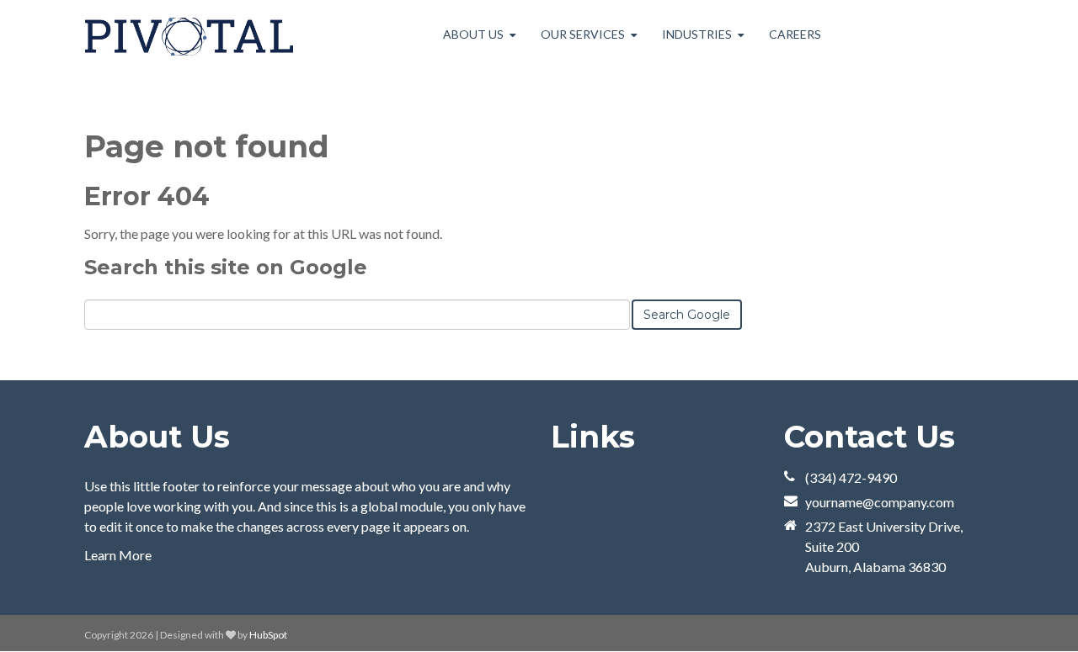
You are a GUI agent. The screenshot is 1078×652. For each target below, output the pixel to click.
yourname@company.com (879, 502)
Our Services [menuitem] (583, 34)
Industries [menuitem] (697, 34)
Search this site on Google (225, 267)
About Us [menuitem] (473, 34)
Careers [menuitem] (795, 34)
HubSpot (268, 634)
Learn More (118, 555)
